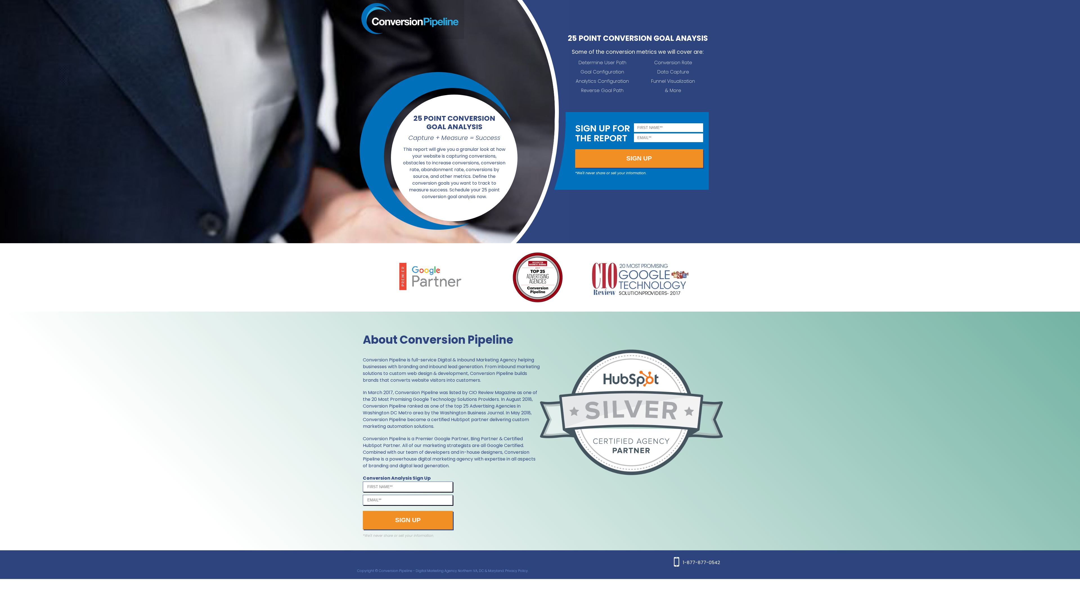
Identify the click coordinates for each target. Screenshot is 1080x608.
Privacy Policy (516, 570)
